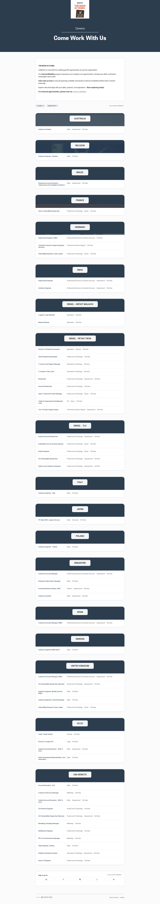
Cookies (122, 897)
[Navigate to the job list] (80, 9)
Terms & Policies (114, 897)
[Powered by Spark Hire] (44, 897)
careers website (79, 92)
